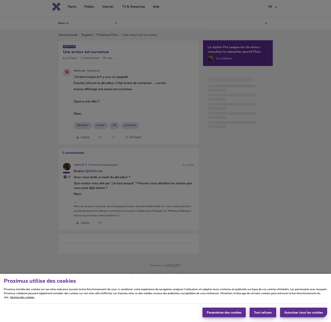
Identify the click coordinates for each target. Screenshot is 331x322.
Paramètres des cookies (224, 312)
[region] (165, 298)
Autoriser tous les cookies (303, 312)
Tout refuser (263, 312)
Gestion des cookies (22, 297)
